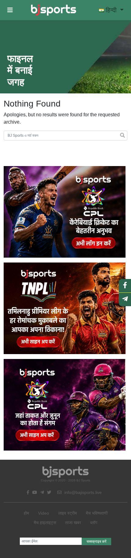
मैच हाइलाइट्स (45, 522)
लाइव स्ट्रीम (67, 513)
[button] (10, 10)
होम (26, 513)
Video (43, 513)
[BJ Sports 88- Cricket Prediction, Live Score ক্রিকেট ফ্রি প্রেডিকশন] (53, 10)
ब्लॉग (93, 522)
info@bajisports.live (82, 492)
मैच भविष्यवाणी (97, 513)
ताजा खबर (73, 522)
